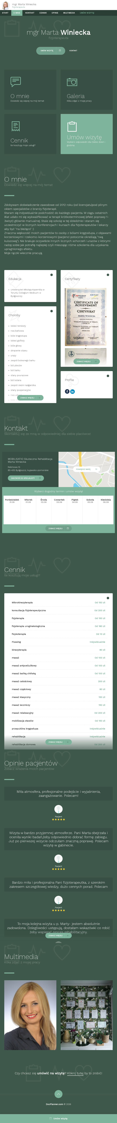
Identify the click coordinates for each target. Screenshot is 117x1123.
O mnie (16, 13)
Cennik (43, 13)
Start (5, 13)
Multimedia (69, 13)
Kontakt (29, 13)
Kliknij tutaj (75, 1073)
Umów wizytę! (87, 13)
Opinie (55, 13)
